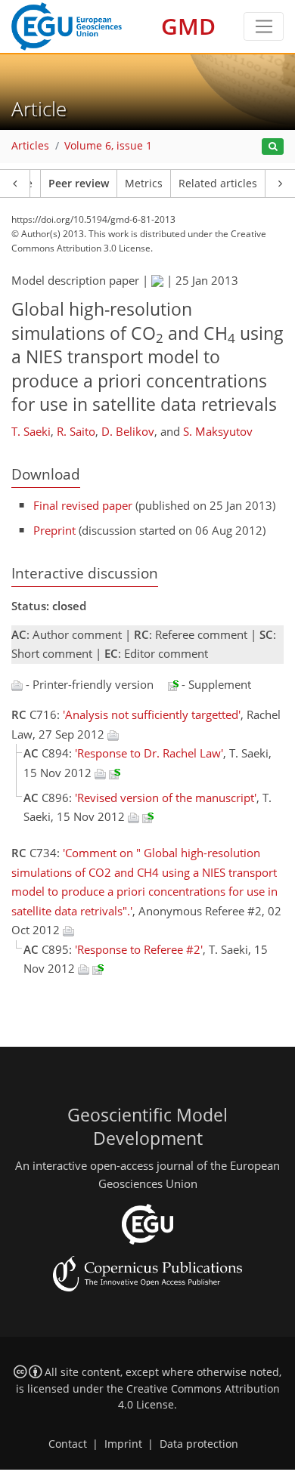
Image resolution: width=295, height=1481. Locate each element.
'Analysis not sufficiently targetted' (152, 714)
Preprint (54, 530)
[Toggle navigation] (264, 26)
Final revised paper (82, 505)
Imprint (123, 1444)
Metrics (144, 183)
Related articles (218, 183)
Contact (67, 1444)
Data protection (199, 1444)
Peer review (78, 183)
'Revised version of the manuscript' (165, 797)
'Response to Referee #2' (139, 949)
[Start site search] (273, 147)
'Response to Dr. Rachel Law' (149, 753)
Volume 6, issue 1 (108, 146)
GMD (188, 26)
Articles (30, 146)
